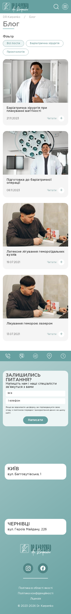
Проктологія (16, 52)
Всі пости (13, 43)
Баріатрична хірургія (44, 43)
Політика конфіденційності (35, 593)
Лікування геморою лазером (29, 323)
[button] (56, 7)
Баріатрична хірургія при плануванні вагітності (27, 109)
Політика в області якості (36, 588)
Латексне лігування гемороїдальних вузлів (35, 253)
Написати (35, 420)
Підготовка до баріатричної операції (29, 181)
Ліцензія (35, 599)
